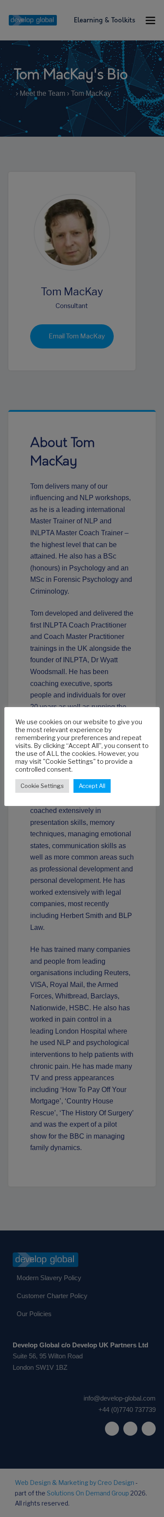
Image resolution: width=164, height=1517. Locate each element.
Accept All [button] (92, 785)
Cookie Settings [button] (42, 785)
